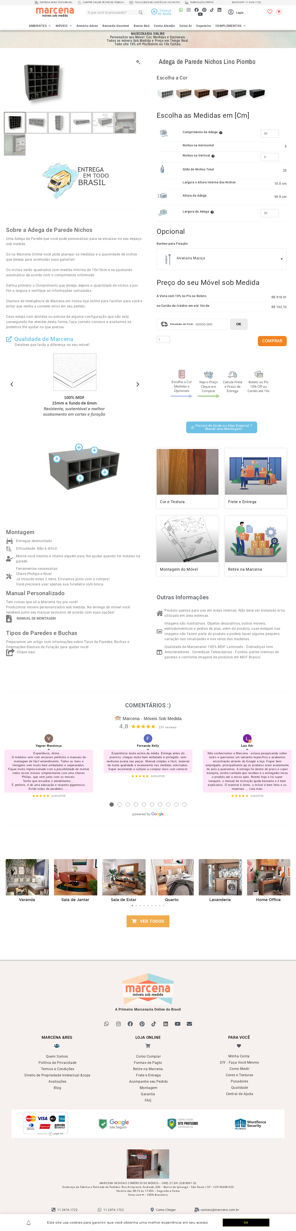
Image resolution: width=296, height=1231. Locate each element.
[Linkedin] (220, 10)
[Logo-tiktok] (212, 10)
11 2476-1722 (253, 2)
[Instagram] (189, 10)
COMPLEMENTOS (228, 25)
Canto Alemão (164, 25)
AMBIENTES (38, 25)
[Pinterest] (204, 10)
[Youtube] (200, 14)
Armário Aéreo (87, 25)
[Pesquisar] (141, 12)
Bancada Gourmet (115, 25)
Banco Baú (142, 25)
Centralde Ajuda (164, 12)
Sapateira (203, 25)
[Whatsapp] (181, 10)
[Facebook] (196, 10)
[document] (148, 615)
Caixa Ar (185, 25)
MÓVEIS (62, 25)
